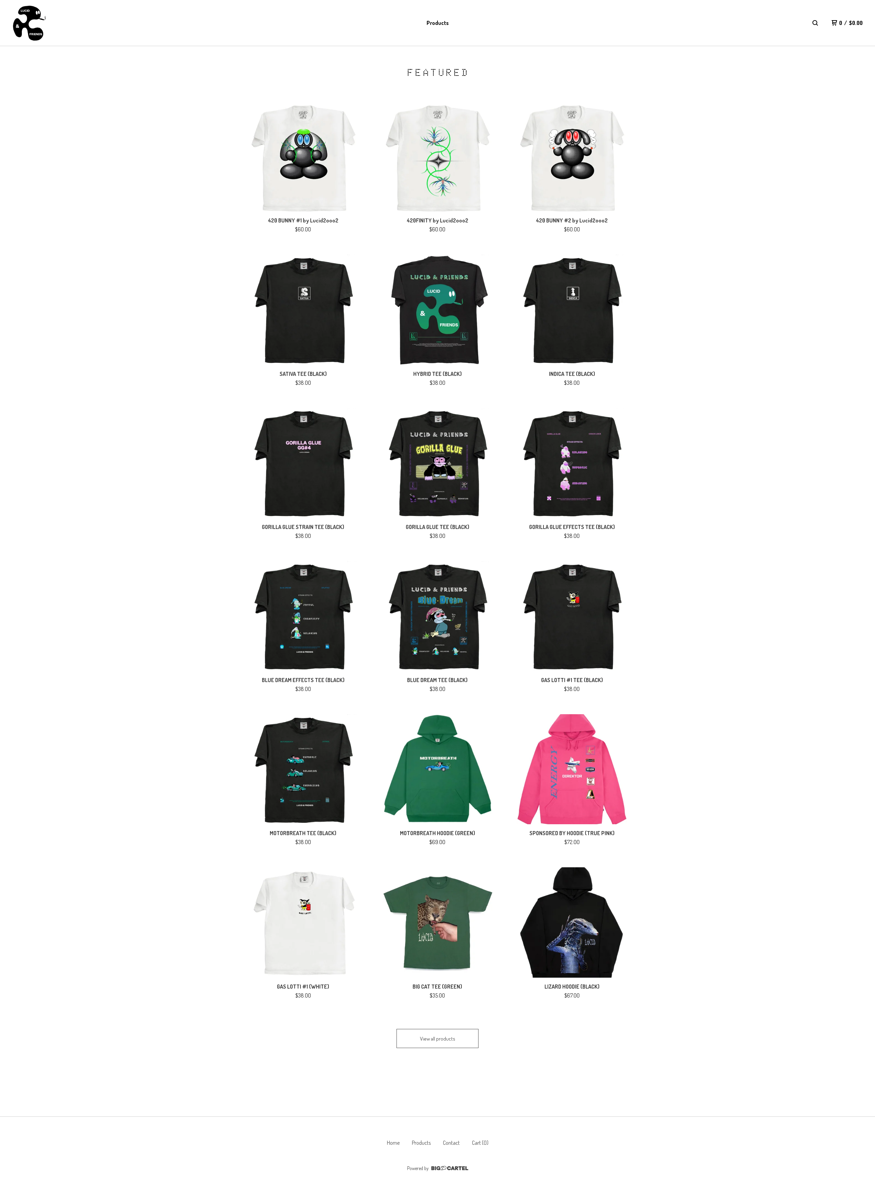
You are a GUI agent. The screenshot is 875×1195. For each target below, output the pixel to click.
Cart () (480, 1142)
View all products (437, 1038)
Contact (451, 1142)
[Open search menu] (815, 22)
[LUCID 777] (29, 23)
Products (438, 22)
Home (393, 1142)
